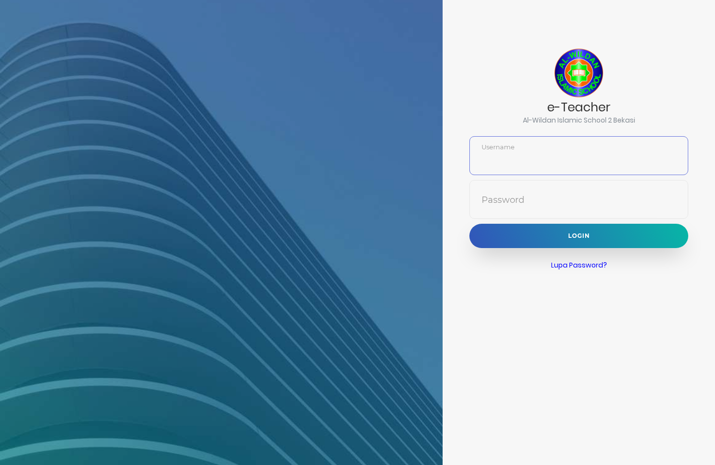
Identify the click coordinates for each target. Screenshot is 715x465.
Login (579, 235)
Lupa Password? (579, 265)
